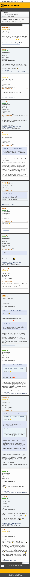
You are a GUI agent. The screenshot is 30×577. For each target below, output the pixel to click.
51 (18, 565)
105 (21, 565)
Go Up (2, 565)
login (18, 1)
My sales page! (6, 70)
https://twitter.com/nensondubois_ (8, 45)
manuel (15, 14)
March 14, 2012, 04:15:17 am (7, 482)
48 (13, 565)
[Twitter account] (11, 30)
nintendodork (6, 182)
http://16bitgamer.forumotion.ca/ (8, 97)
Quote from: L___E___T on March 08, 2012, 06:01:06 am (14, 148)
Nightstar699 (5, 269)
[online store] (4, 534)
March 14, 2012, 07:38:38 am (7, 510)
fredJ (3, 529)
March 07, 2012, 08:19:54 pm (7, 88)
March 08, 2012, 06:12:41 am (7, 145)
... (10, 565)
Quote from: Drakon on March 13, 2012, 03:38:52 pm (13, 364)
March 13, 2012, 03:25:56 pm (7, 281)
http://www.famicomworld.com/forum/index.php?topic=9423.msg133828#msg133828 (11, 127)
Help (9, 574)
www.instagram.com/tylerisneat (8, 204)
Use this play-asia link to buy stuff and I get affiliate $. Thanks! (15, 71)
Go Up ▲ (19, 574)
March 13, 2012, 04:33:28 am (7, 249)
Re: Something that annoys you (8, 32)
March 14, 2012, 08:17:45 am (7, 537)
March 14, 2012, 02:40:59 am (7, 410)
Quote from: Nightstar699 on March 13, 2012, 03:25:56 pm (14, 323)
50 (16, 565)
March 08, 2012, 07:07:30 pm (7, 190)
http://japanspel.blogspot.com (10, 560)
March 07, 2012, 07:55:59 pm (7, 62)
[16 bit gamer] (4, 82)
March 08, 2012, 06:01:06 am (7, 115)
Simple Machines (19, 575)
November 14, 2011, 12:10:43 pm (8, 34)
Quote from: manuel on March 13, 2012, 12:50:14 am (13, 310)
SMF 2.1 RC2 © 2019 (12, 575)
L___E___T (19, 14)
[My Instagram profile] (9, 187)
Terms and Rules (14, 574)
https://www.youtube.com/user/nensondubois (11, 43)
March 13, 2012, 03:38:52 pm (7, 307)
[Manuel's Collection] (11, 57)
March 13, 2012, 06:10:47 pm (7, 361)
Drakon (4, 76)
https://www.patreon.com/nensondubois (13, 42)
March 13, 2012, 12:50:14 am (7, 221)
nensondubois (6, 27)
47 (11, 565)
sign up (21, 1)
